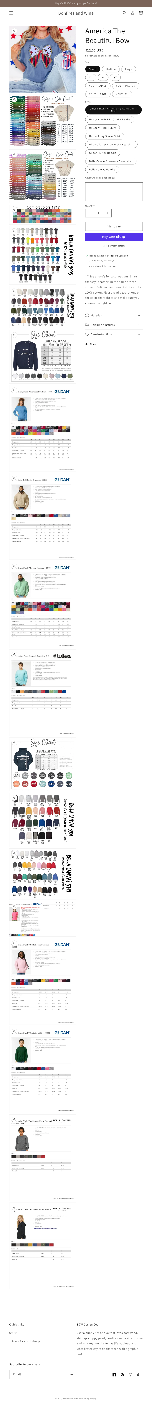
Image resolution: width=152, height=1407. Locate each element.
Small (92, 69)
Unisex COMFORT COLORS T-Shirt (109, 119)
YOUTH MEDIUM (126, 85)
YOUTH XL (122, 94)
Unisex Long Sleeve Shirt (104, 136)
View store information (102, 266)
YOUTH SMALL (98, 85)
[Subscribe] (72, 1374)
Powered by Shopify (88, 1398)
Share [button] (93, 344)
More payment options (114, 245)
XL (90, 77)
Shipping (90, 55)
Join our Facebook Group (24, 1341)
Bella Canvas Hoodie (102, 169)
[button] (11, 13)
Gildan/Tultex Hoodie (102, 152)
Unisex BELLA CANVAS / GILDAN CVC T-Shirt (114, 110)
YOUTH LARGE (98, 94)
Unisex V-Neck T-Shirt (102, 127)
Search (13, 1333)
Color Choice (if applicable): (100, 177)
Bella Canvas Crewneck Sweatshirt (111, 161)
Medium (111, 69)
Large (128, 69)
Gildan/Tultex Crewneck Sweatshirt (111, 144)
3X (115, 77)
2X (103, 77)
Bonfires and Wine (71, 1398)
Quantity (90, 205)
